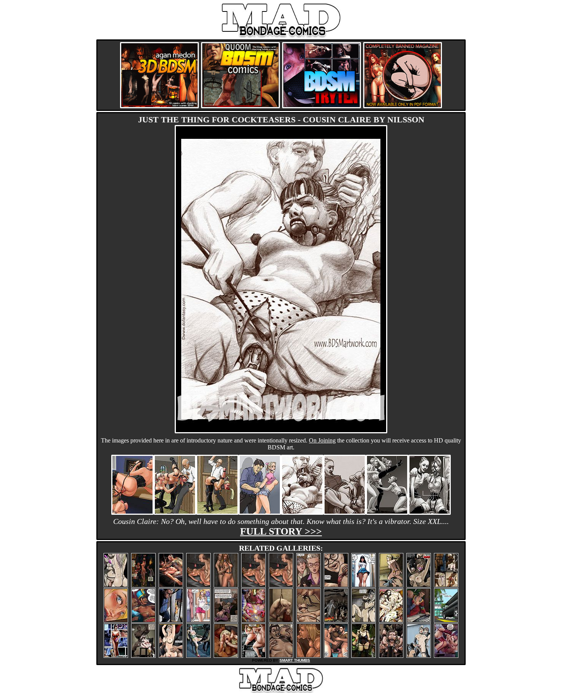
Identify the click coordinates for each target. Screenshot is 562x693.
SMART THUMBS (294, 660)
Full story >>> (281, 531)
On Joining (322, 440)
